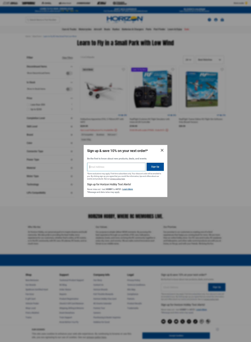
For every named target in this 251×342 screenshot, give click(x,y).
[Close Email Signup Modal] (162, 150)
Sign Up (155, 166)
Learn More (127, 189)
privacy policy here (117, 179)
